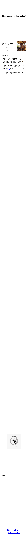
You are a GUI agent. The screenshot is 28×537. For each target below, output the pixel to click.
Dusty (10, 69)
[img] (14, 28)
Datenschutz (13, 530)
